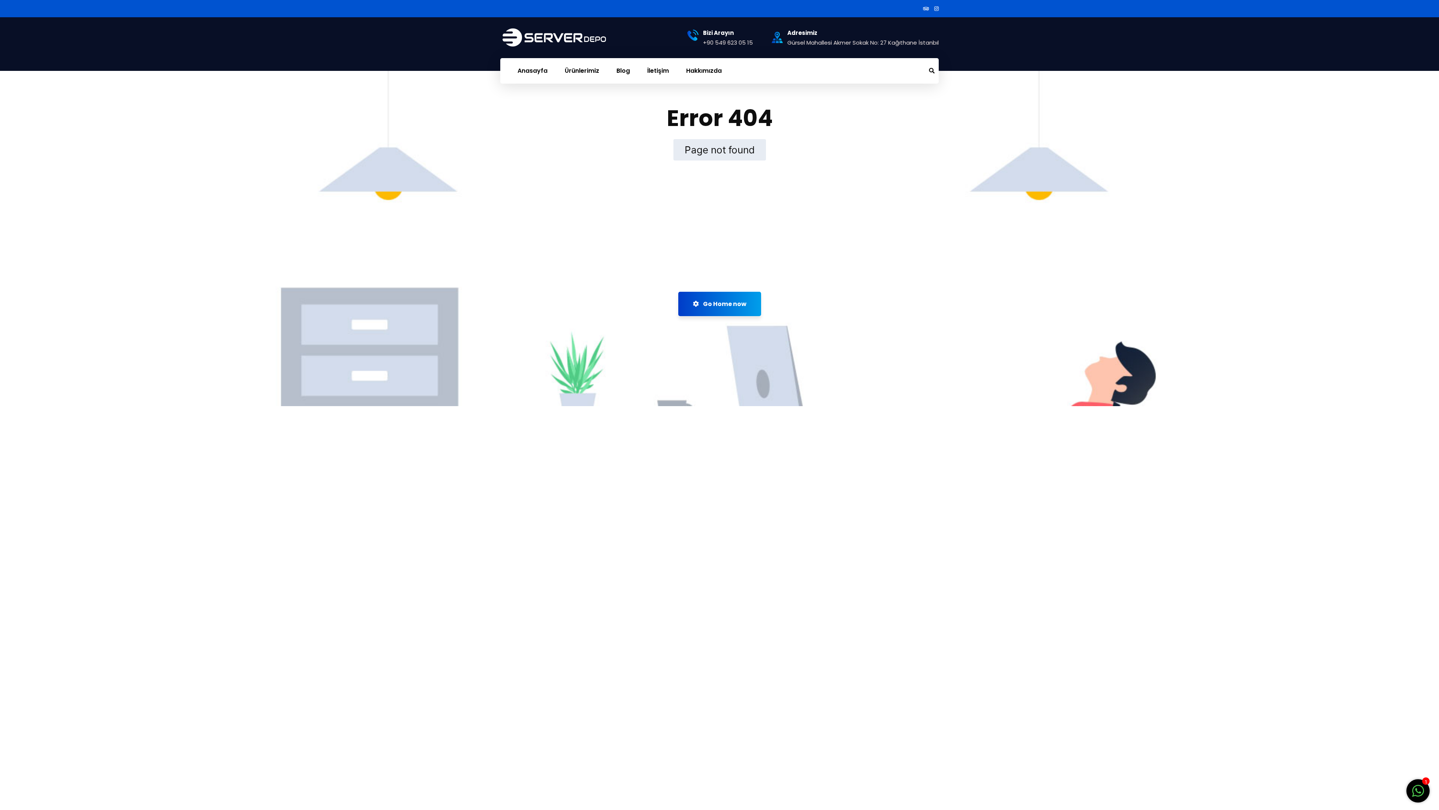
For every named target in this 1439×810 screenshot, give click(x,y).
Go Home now (724, 304)
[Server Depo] (541, 37)
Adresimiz (802, 33)
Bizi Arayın (718, 33)
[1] (1418, 794)
